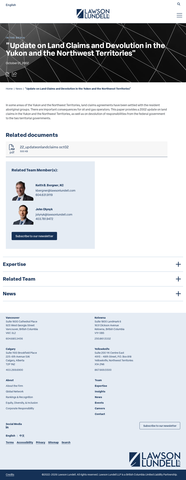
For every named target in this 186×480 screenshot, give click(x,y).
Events (99, 403)
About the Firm (14, 385)
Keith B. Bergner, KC (50, 185)
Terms (10, 442)
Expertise (101, 386)
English (11, 5)
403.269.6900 (14, 369)
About (10, 380)
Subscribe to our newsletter (34, 236)
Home (9, 88)
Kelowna (100, 318)
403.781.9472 (44, 219)
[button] (178, 4)
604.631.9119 (44, 195)
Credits (10, 474)
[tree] (93, 279)
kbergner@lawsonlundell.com (55, 190)
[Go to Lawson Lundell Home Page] (93, 13)
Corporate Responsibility (20, 408)
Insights (100, 391)
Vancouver (12, 318)
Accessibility (25, 442)
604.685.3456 (14, 338)
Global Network (14, 391)
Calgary (10, 349)
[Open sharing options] (14, 74)
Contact (100, 414)
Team (98, 380)
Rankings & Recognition (19, 397)
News (19, 88)
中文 (22, 435)
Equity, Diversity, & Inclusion (22, 402)
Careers (100, 408)
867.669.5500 (103, 369)
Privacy (40, 442)
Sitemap (53, 442)
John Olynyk (44, 209)
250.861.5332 (103, 338)
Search (66, 442)
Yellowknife (102, 349)
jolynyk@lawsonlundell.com (54, 214)
